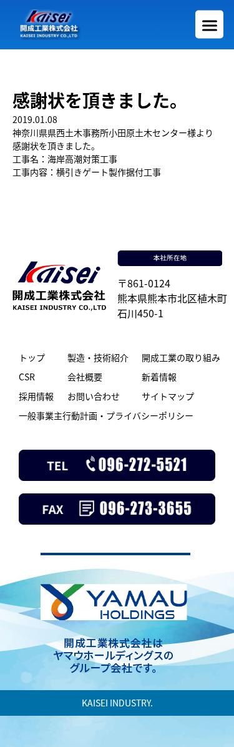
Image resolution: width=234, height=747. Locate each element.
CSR (27, 376)
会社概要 (84, 376)
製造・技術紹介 (98, 357)
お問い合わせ (93, 396)
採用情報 (36, 396)
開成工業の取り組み (181, 357)
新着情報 (159, 376)
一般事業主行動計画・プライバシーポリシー (106, 415)
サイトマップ (168, 396)
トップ (32, 357)
